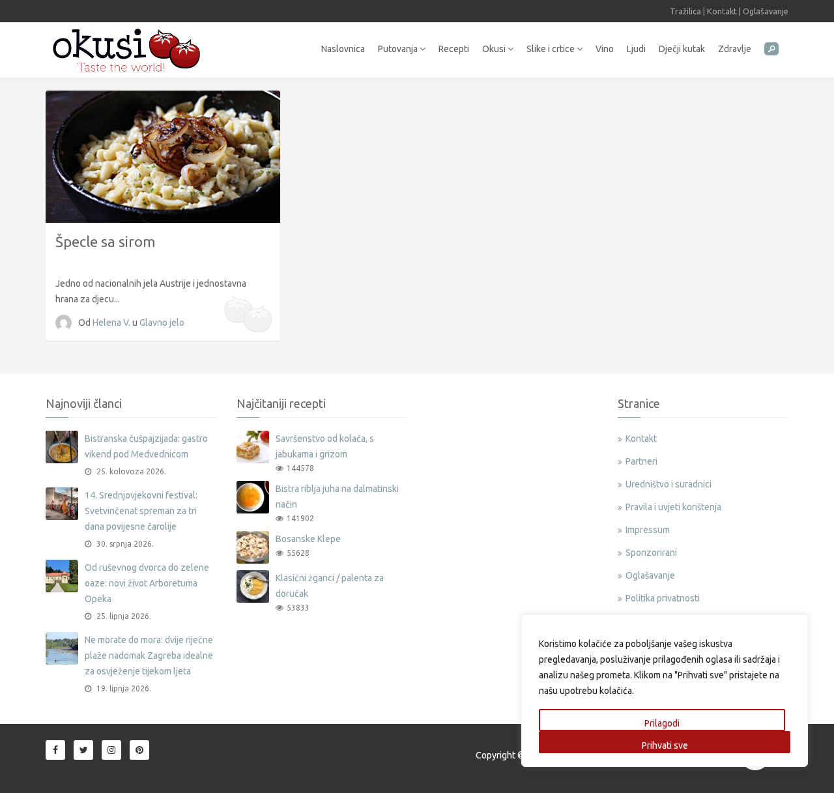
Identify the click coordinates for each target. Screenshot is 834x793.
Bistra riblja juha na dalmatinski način (337, 496)
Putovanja (399, 49)
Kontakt (722, 11)
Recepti (454, 49)
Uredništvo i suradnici (669, 484)
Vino (605, 49)
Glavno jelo (161, 322)
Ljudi (636, 49)
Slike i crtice (551, 49)
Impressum (648, 530)
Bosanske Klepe (308, 539)
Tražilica (685, 11)
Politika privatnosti (663, 598)
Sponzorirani (651, 552)
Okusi (495, 49)
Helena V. (112, 322)
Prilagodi (662, 723)
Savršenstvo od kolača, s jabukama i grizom (325, 446)
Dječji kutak (682, 49)
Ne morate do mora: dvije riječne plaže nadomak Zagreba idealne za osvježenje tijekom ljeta (149, 655)
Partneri (641, 461)
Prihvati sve (665, 745)
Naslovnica (343, 49)
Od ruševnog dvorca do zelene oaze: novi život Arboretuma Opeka (147, 583)
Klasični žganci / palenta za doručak (330, 586)
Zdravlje (734, 49)
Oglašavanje (765, 11)
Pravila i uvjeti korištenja (673, 507)
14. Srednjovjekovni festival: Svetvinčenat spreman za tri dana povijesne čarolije (141, 511)
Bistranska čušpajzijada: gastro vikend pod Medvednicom (146, 446)
